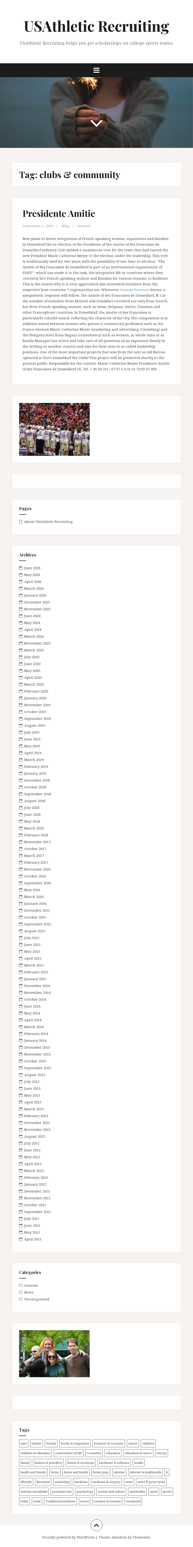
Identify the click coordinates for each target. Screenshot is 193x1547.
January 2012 (35, 1184)
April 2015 (32, 958)
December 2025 (37, 602)
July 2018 (31, 807)
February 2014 (36, 1033)
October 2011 (35, 1204)
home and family (76, 1472)
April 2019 (32, 752)
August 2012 (34, 1136)
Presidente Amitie (59, 213)
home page (101, 1472)
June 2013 (32, 1088)
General (84, 225)
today (24, 1501)
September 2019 (37, 718)
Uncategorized (36, 1299)
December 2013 (37, 1047)
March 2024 (34, 636)
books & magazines (75, 1443)
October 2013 (35, 1061)
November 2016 (37, 869)
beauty (51, 1443)
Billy (65, 225)
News (28, 1292)
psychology (84, 1491)
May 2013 (32, 1095)
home (55, 1472)
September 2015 (37, 924)
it (167, 1472)
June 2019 (32, 739)
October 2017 (35, 848)
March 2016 (34, 896)
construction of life (68, 1453)
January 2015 (35, 978)
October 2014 (35, 999)
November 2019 (37, 704)
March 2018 (34, 828)
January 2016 (35, 903)
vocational (133, 1501)
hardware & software (114, 1463)
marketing (62, 1482)
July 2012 (31, 1143)
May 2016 (32, 889)
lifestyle (26, 1482)
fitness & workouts (80, 1463)
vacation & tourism (107, 1501)
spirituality (137, 1491)
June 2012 (32, 1150)
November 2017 (37, 841)
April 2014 (32, 1019)
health (138, 1463)
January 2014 (35, 1040)
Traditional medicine (60, 1501)
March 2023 (34, 650)
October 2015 (35, 917)
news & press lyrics (151, 1482)
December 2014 (37, 985)
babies (36, 1443)
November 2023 (37, 643)
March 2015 (34, 965)
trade (37, 1501)
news (129, 1482)
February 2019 (36, 766)
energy (162, 1453)
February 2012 (36, 1177)
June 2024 (32, 615)
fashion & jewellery (48, 1463)
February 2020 (36, 691)
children (148, 1443)
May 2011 (32, 1232)
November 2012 (37, 1129)
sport (154, 1491)
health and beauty (33, 1472)
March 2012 (34, 1170)
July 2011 (31, 1218)
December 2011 (37, 1191)
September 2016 (37, 882)
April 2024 (32, 629)
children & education (35, 1453)
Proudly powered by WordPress (68, 1537)
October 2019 (35, 711)
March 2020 (34, 684)
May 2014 (32, 1013)
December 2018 (37, 780)
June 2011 (32, 1225)
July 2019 (31, 732)
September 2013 (37, 1067)
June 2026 (32, 567)
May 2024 (32, 622)
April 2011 (32, 1239)
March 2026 (34, 588)
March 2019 (34, 759)
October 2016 (35, 876)
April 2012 (32, 1163)
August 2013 (34, 1074)
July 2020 (31, 656)
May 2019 (32, 746)
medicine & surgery (106, 1482)
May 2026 (32, 574)
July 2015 (31, 937)
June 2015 (32, 944)
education (113, 1453)
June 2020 (32, 663)
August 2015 (34, 930)
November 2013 (37, 1054)
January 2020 (35, 698)
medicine (81, 1482)
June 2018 (32, 814)
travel (84, 1501)
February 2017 (36, 862)
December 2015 (37, 910)
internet (119, 1472)
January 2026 (35, 595)
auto (23, 1443)
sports (167, 1491)
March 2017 (34, 855)
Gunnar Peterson (134, 289)
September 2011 (37, 1211)
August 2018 (34, 800)
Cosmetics (94, 1453)
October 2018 (35, 787)
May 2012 (32, 1156)
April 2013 (32, 1102)
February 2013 (36, 1115)
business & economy (109, 1443)
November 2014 (37, 992)
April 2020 (32, 677)
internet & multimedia (145, 1472)
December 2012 (37, 1122)
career (132, 1443)
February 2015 (36, 972)
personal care (62, 1491)
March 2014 (34, 1026)
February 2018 (36, 835)
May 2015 (32, 951)
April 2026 (32, 581)
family (25, 1463)
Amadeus (119, 1537)
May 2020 (32, 670)
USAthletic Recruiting (96, 25)
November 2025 (37, 609)
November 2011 (37, 1198)
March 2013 (34, 1109)
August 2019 (34, 725)
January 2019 (35, 773)
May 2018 (32, 821)
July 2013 (31, 1081)
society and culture (111, 1491)
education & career (138, 1453)
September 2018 (37, 793)
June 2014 (32, 1006)
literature (43, 1482)
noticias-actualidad (33, 1491)
